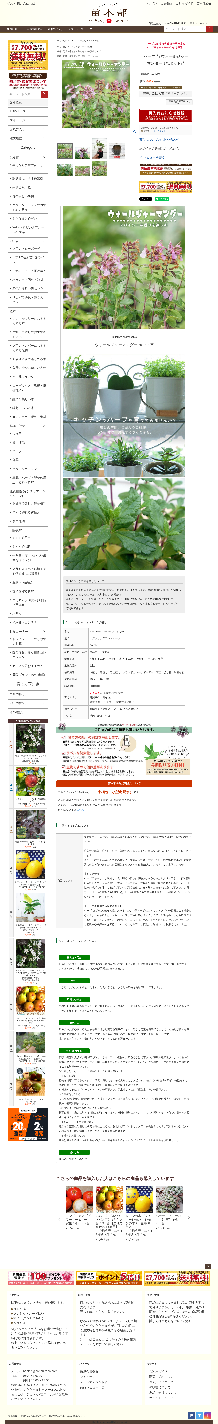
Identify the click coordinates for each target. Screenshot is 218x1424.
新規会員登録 (89, 1371)
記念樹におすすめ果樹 (27, 178)
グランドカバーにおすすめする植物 (29, 348)
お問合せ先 (15, 1363)
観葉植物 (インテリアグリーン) (24, 494)
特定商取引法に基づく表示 (33, 1415)
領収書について (160, 1387)
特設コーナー (19, 631)
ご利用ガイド (184, 3)
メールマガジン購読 (94, 1382)
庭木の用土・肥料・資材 (29, 417)
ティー (81, 47)
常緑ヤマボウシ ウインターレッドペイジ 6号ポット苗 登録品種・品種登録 (30, 758)
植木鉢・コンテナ (24, 622)
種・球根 (18, 442)
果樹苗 (14, 157)
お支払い (14, 1295)
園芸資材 (16, 530)
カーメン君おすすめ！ (27, 666)
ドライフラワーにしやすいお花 (29, 641)
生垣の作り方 (19, 694)
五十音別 (82, 40)
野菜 (15, 460)
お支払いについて (161, 1382)
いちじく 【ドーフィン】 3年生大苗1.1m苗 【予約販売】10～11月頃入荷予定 (31, 801)
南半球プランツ (23, 377)
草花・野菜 (17, 426)
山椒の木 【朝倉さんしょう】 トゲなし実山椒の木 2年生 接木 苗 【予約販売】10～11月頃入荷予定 (30, 1058)
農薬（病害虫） (23, 582)
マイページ (77, 29)
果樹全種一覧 (21, 187)
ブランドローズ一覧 (26, 248)
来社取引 (14, 29)
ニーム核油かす (91, 1071)
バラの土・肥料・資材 (27, 279)
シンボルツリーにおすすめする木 (29, 321)
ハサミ (17, 613)
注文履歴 (16, 138)
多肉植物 (18, 521)
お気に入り (57, 29)
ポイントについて (161, 1398)
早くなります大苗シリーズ (29, 167)
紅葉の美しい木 (23, 399)
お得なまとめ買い (24, 218)
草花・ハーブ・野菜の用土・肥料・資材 (29, 480)
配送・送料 (84, 1295)
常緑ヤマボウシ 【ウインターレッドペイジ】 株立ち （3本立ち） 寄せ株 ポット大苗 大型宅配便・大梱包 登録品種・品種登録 (30, 975)
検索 (209, 29)
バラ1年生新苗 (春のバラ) (28, 260)
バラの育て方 (19, 703)
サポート (152, 1363)
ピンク (102, 51)
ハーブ (17, 451)
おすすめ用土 (21, 537)
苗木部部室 (36, 29)
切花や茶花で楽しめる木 (29, 359)
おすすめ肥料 (21, 546)
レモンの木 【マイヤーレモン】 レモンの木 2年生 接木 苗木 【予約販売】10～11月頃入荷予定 (30, 884)
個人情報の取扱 (57, 1415)
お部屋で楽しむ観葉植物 (29, 503)
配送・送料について (163, 1376)
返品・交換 (153, 1295)
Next (189, 1217)
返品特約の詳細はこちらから (159, 148)
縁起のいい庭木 (23, 408)
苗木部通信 (204, 3)
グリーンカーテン (24, 469)
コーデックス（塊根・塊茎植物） (29, 388)
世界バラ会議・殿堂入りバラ (29, 300)
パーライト (88, 1089)
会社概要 (12, 1415)
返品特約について (76, 1415)
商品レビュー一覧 (92, 1387)
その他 (95, 40)
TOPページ (17, 111)
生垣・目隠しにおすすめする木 (29, 334)
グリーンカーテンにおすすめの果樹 (29, 207)
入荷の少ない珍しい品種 (29, 368)
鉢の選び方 (17, 712)
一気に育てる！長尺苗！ (29, 271)
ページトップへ (208, 1266)
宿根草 (17, 433)
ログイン (151, 3)
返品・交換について (163, 1392)
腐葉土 (142, 1089)
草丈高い (82, 51)
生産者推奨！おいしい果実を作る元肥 (29, 558)
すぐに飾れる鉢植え (26, 512)
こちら (80, 809)
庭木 (13, 311)
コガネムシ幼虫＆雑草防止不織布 (29, 602)
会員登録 (166, 3)
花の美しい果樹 (23, 196)
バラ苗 (14, 241)
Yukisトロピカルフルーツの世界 (28, 230)
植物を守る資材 (23, 591)
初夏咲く (92, 51)
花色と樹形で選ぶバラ (27, 288)
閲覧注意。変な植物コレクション (29, 655)
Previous (59, 1219)
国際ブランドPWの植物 (28, 675)
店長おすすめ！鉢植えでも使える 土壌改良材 (29, 571)
